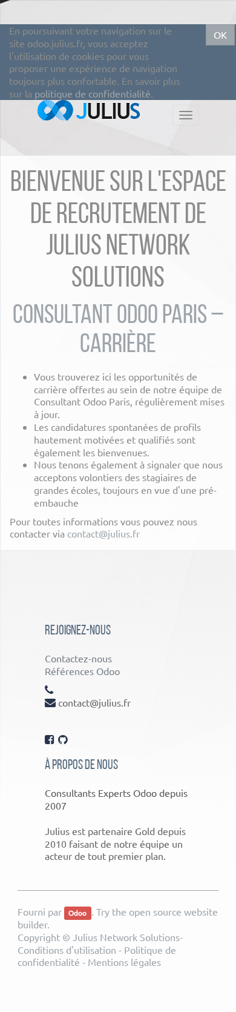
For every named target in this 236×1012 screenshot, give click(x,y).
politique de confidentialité (92, 93)
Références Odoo (82, 671)
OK (220, 34)
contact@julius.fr (103, 533)
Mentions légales (124, 962)
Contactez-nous (78, 658)
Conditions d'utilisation (67, 950)
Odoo (77, 912)
